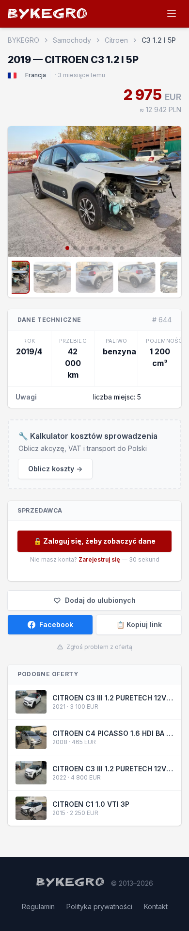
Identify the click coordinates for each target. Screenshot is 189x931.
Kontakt (156, 906)
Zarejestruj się (99, 559)
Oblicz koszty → (55, 469)
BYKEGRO (48, 15)
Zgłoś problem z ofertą (99, 646)
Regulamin (38, 906)
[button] (19, 190)
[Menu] (171, 13)
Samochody (72, 40)
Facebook (56, 624)
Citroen (116, 40)
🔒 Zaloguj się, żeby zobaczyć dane (94, 541)
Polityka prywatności (99, 906)
